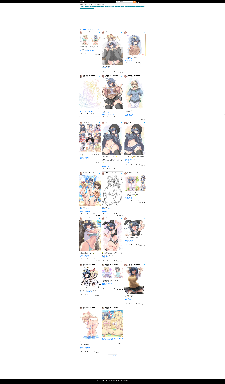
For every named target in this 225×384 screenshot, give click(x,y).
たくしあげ (122, 6)
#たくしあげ (127, 160)
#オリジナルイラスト (129, 114)
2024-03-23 (97, 352)
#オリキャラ (105, 211)
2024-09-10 (142, 119)
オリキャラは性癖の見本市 (107, 6)
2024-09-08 (142, 165)
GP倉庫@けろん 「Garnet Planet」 (89, 31)
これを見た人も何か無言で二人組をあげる (87, 8)
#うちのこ (82, 50)
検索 (134, 1)
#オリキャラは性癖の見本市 (108, 114)
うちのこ (82, 6)
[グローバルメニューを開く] (143, 1)
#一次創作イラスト (106, 69)
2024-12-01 (120, 72)
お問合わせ (125, 380)
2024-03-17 (120, 343)
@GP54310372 (85, 32)
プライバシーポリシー (106, 380)
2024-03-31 (142, 304)
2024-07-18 (120, 215)
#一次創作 (91, 111)
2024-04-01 (120, 289)
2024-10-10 (120, 118)
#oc (103, 286)
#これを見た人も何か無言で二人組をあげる (111, 338)
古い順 (88, 29)
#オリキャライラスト (84, 111)
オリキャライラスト (95, 6)
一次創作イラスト (88, 6)
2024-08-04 (97, 215)
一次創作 (100, 6)
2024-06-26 (142, 202)
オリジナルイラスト (116, 6)
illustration (142, 6)
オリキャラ (135, 6)
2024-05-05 (97, 295)
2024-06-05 (120, 261)
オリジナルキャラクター (129, 6)
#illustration (82, 346)
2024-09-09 (120, 170)
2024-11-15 (97, 115)
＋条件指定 (137, 2)
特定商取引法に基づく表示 (117, 380)
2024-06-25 (97, 260)
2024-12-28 (97, 54)
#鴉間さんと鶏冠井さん (90, 50)
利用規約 (98, 380)
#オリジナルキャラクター (85, 210)
